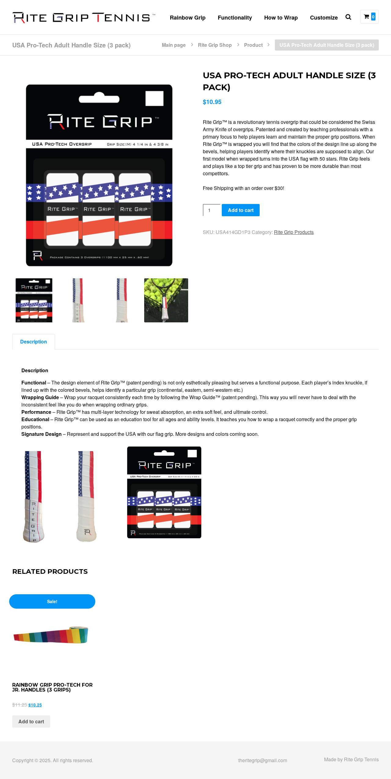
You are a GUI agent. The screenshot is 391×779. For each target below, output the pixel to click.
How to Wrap (281, 17)
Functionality (235, 17)
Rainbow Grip (188, 17)
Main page (174, 44)
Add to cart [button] (31, 721)
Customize (324, 17)
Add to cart (241, 209)
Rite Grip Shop (215, 44)
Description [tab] (33, 341)
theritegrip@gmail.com (262, 760)
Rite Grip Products (294, 232)
